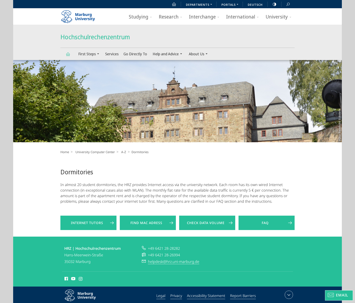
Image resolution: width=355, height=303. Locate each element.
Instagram (80, 279)
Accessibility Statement (206, 295)
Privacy (176, 295)
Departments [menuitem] (197, 4)
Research (169, 16)
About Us (196, 53)
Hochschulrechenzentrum (67, 54)
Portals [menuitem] (228, 4)
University (277, 16)
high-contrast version (274, 4)
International (240, 16)
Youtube (72, 279)
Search (288, 4)
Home (64, 152)
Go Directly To (135, 53)
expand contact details (289, 295)
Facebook (65, 279)
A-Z (123, 152)
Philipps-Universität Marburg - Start (86, 15)
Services (112, 53)
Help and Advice (166, 53)
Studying (138, 16)
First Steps (87, 53)
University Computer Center (95, 152)
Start (174, 4)
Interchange (202, 16)
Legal (160, 295)
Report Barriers (243, 295)
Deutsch (255, 4)
